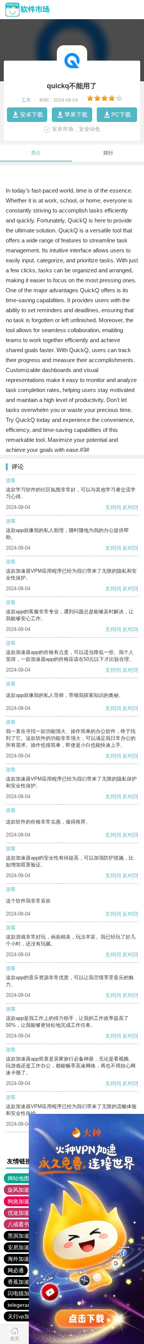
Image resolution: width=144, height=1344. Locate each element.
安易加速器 (21, 1247)
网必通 (16, 1270)
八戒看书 (18, 1224)
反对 (127, 507)
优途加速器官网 (26, 1213)
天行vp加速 (21, 1316)
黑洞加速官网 (24, 1236)
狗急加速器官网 (26, 1201)
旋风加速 (18, 1190)
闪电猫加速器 (24, 1293)
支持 (110, 507)
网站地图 (18, 1178)
